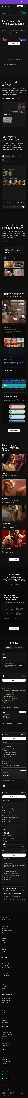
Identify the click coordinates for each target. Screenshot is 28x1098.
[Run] (23, 207)
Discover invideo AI (14, 430)
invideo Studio (5, 1026)
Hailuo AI (4, 949)
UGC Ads (4, 928)
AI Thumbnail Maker (6, 967)
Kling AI (3, 942)
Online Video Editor (6, 1030)
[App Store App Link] (14, 1078)
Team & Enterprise (17, 647)
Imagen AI (4, 986)
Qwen (3, 984)
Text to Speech (5, 1002)
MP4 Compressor (5, 1045)
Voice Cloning (5, 1004)
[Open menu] (25, 6)
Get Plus (14, 680)
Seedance (4, 951)
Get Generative (14, 796)
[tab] (6, 156)
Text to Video (5, 924)
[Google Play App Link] (14, 1074)
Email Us (3, 1052)
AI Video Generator (6, 919)
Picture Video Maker (6, 1032)
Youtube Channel (5, 1059)
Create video (14, 559)
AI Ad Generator (5, 932)
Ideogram (4, 977)
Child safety (22, 1093)
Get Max (14, 738)
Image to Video (5, 926)
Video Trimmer (5, 1040)
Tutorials (4, 1054)
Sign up (20, 6)
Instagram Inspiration (6, 1061)
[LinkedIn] (6, 1089)
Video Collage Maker (6, 1038)
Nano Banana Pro (6, 975)
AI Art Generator (5, 963)
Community (4, 1063)
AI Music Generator (6, 1000)
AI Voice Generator (6, 998)
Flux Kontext (4, 982)
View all (3, 953)
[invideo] (5, 1086)
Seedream (4, 979)
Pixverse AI (4, 947)
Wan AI (3, 945)
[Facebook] (14, 1089)
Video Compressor (6, 1043)
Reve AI (3, 988)
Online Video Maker (6, 1036)
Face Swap (4, 1020)
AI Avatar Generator (6, 921)
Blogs (3, 1057)
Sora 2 (3, 940)
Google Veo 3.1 (5, 938)
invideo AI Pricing (5, 1068)
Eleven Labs (4, 1010)
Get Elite (14, 855)
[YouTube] (11, 1089)
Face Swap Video (6, 1022)
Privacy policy (3, 1093)
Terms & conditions (13, 1093)
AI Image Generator (6, 961)
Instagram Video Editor (7, 1034)
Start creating (14, 628)
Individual (8, 647)
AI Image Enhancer (6, 969)
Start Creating (13, 43)
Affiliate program (5, 1065)
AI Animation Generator (7, 930)
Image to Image (5, 965)
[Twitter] (3, 1089)
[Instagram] (8, 1089)
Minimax (3, 1012)
